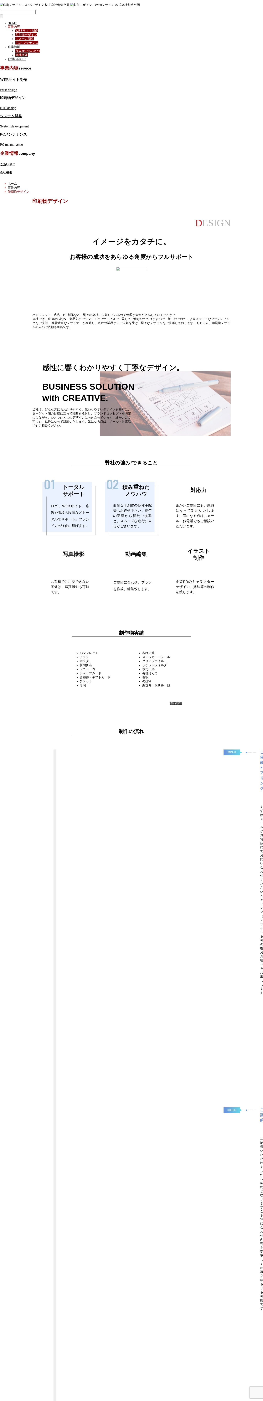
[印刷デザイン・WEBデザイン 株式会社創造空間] (70, 5)
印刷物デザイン (26, 34)
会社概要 (21, 55)
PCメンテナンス (26, 42)
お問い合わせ (17, 59)
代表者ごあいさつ (27, 51)
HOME (12, 23)
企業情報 (14, 47)
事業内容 (14, 26)
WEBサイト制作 (26, 30)
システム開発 (24, 38)
